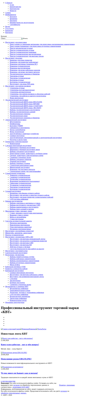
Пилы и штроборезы (17, 130)
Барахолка (9, 30)
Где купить (9, 28)
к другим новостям (8, 381)
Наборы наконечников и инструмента (24, 207)
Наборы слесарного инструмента (22, 151)
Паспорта (13, 21)
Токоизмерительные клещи (20, 290)
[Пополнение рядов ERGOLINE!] (14, 353)
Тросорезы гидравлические (20, 78)
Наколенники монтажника (20, 225)
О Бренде (8, 3)
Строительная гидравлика (15, 173)
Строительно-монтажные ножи (21, 165)
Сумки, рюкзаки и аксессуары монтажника (26, 213)
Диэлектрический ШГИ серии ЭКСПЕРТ (25, 108)
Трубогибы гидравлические (20, 179)
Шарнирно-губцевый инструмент (22, 147)
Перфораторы (15, 124)
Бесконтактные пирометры (20, 296)
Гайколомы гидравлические (20, 183)
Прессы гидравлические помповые (23, 52)
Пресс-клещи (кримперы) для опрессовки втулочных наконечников (35, 46)
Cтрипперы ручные (17, 88)
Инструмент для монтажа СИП (21, 243)
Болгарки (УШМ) (16, 126)
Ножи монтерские (16, 98)
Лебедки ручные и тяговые (20, 247)
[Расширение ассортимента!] (12, 367)
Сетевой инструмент (13, 191)
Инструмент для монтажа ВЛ (21, 245)
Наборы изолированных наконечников (24, 261)
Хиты (44, 329)
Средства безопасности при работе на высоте (27, 249)
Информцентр (10, 15)
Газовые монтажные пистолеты (22, 273)
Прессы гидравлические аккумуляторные (25, 54)
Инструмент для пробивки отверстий (19, 231)
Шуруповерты (15, 122)
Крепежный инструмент (14, 271)
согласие (16, 385)
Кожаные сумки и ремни (19, 215)
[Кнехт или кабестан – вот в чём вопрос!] (17, 338)
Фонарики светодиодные (14, 302)
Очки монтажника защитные (21, 227)
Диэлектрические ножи (19, 116)
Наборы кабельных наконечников (22, 259)
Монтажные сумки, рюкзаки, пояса (18, 211)
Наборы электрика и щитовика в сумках (25, 203)
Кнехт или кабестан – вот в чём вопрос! (20, 344)
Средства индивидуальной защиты (18, 221)
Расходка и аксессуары (18, 140)
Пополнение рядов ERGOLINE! (16, 359)
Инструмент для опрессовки (16, 42)
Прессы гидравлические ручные (22, 50)
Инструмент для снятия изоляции (18, 86)
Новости (13, 11)
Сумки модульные (17, 219)
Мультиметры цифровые (19, 288)
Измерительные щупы (18, 300)
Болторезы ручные (17, 80)
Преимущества (15, 7)
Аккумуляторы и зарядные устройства (24, 134)
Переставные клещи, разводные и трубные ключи (28, 153)
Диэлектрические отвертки (20, 114)
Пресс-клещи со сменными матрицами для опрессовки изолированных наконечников (42, 44)
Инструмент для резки (13, 58)
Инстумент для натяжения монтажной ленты (27, 277)
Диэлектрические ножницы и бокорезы (25, 74)
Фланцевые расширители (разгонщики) (25, 181)
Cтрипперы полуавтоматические (22, 90)
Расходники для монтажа (14, 255)
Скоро (17, 329)
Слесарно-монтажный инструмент (18, 145)
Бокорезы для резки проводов (21, 60)
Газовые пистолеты (17, 136)
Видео (7, 26)
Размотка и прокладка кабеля (16, 269)
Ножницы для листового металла (22, 169)
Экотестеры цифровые (18, 298)
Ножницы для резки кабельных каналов (25, 70)
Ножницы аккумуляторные (20, 68)
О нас (12, 5)
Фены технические (17, 132)
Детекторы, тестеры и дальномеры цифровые (27, 292)
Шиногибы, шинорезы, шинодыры (18, 233)
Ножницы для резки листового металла (25, 72)
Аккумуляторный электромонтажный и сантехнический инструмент (36, 138)
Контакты (9, 32)
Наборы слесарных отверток (20, 159)
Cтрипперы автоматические (20, 92)
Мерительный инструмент (20, 167)
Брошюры (13, 19)
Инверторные (15, 144)
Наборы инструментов (13, 201)
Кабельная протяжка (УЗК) (15, 267)
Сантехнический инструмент (16, 253)
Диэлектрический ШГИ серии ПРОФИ (25, 104)
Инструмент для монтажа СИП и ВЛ (19, 237)
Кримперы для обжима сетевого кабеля (25, 193)
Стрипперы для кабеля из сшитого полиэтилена (28, 96)
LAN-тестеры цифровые (19, 199)
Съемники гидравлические (20, 177)
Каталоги (13, 17)
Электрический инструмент (15, 120)
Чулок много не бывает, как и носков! (19, 373)
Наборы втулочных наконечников (22, 263)
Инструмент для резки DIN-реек (22, 84)
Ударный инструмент (18, 161)
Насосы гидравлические (14, 235)
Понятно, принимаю (67, 385)
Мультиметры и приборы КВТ (16, 286)
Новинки (32, 329)
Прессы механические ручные (21, 48)
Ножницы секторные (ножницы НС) (24, 64)
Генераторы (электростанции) (16, 142)
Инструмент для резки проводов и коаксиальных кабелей (31, 197)
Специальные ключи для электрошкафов (25, 171)
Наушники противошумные (20, 229)
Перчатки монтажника (18, 223)
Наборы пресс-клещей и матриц (22, 209)
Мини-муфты (15, 265)
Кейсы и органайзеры (18, 217)
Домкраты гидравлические (20, 175)
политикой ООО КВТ (21, 387)
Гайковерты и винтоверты (20, 128)
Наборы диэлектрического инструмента (25, 110)
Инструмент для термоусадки (16, 251)
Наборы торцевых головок (20, 163)
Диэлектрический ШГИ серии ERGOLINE (26, 102)
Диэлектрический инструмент (16, 100)
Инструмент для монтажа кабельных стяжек (26, 275)
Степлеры (13, 279)
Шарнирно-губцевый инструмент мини (25, 149)
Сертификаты (15, 24)
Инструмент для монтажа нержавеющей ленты (27, 239)
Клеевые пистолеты (17, 282)
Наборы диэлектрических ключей (22, 112)
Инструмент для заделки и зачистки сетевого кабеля (29, 195)
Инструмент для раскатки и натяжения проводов (28, 241)
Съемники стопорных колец (20, 157)
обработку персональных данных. (14, 393)
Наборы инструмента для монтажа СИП (25, 205)
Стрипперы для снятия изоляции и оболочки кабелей (30, 94)
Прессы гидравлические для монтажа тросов (27, 56)
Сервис (8, 13)
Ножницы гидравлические (20, 66)
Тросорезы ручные (17, 76)
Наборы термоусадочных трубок (22, 257)
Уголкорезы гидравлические (20, 185)
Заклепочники (15, 281)
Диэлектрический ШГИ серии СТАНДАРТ (26, 106)
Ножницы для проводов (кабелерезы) (24, 62)
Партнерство (14, 9)
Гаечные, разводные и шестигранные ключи (26, 155)
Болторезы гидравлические (20, 82)
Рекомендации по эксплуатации (22, 22)
